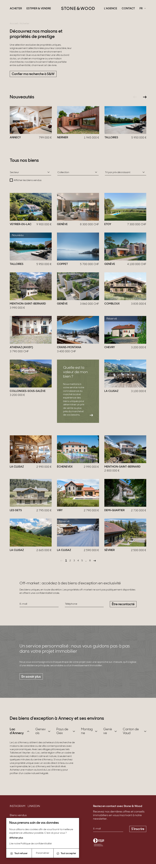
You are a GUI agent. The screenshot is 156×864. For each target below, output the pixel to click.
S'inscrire (137, 829)
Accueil (14, 23)
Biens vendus (18, 815)
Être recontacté (123, 604)
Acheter (16, 8)
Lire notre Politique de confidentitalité (30, 843)
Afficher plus (16, 838)
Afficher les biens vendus (27, 180)
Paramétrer (42, 853)
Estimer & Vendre (39, 8)
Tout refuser (21, 853)
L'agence (110, 8)
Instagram (17, 806)
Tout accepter (68, 853)
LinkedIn (34, 806)
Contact (128, 8)
